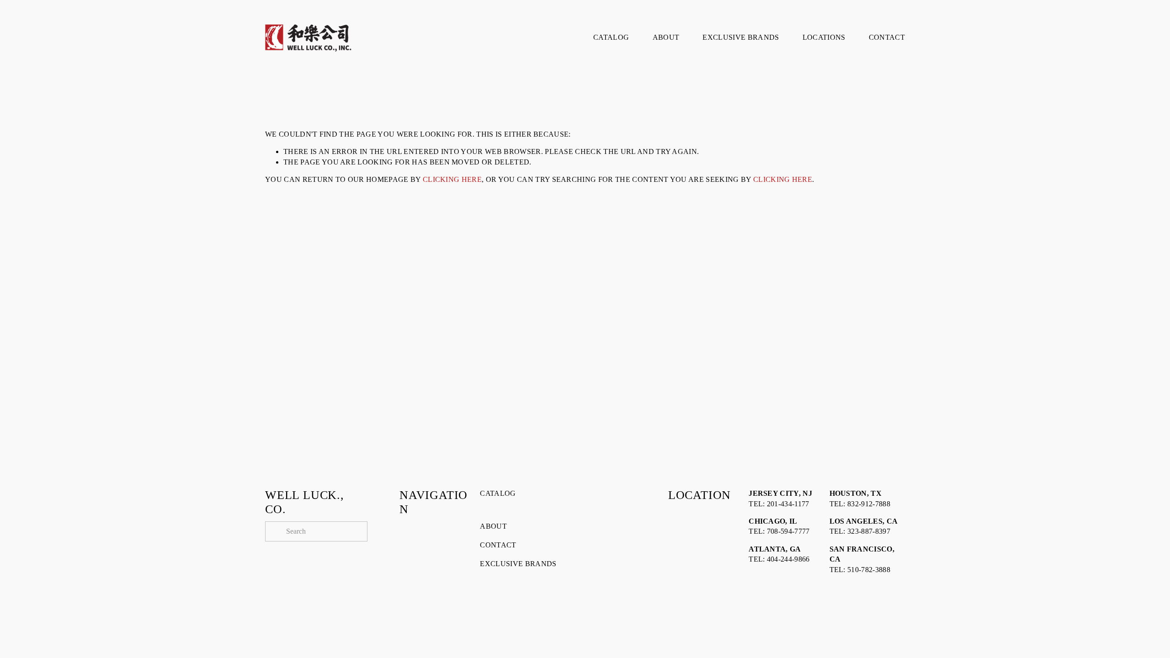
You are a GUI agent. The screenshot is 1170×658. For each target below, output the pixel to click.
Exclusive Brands (740, 37)
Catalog (611, 37)
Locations (824, 37)
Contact (887, 37)
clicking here (452, 179)
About (666, 37)
